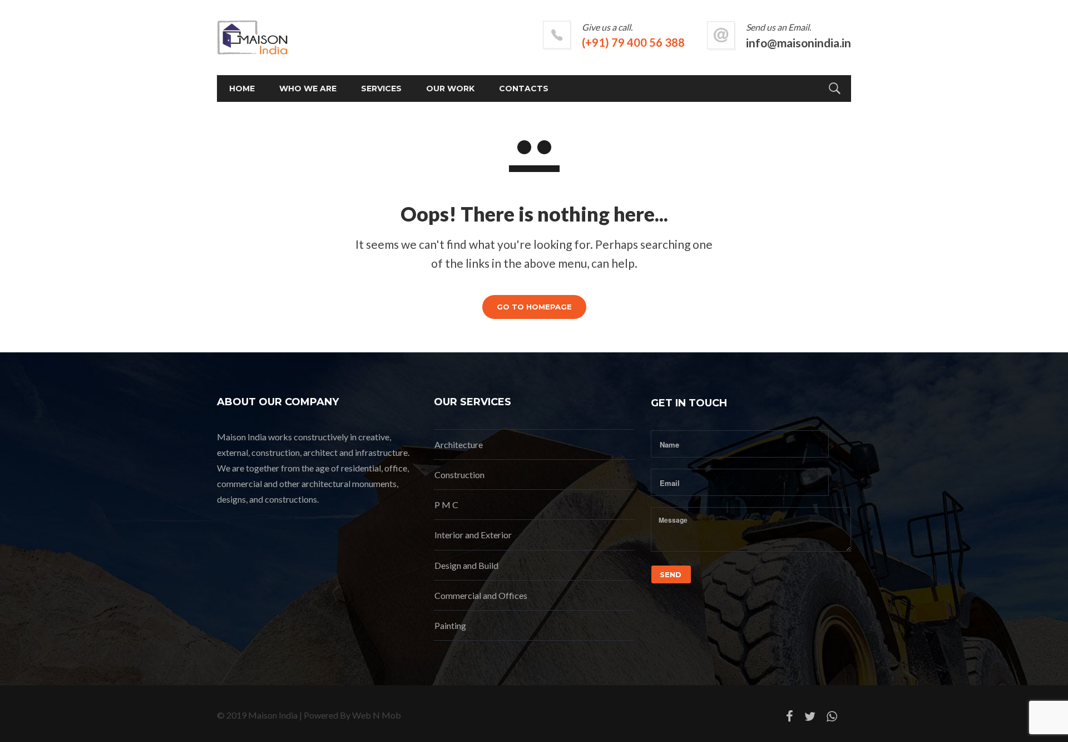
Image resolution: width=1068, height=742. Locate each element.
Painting (450, 625)
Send (670, 574)
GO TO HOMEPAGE (534, 306)
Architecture (458, 444)
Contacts (523, 88)
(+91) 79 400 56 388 (633, 42)
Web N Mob (376, 715)
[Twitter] (810, 719)
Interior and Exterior (473, 534)
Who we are (308, 88)
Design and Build (466, 565)
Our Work (450, 88)
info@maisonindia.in (798, 43)
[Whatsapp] (832, 719)
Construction (459, 474)
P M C (446, 504)
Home (242, 88)
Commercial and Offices (480, 595)
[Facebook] (789, 719)
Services (381, 88)
